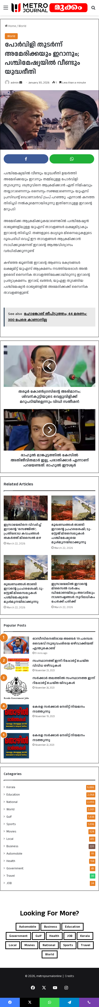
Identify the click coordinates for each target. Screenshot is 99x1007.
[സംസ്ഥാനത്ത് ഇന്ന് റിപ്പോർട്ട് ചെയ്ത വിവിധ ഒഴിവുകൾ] (16, 665)
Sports (11, 824)
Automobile (14, 853)
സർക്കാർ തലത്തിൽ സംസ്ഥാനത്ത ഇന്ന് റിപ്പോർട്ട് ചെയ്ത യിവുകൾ (63, 680)
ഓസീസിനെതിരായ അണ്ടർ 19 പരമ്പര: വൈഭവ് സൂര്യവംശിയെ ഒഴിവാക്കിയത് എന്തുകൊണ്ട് (62, 643)
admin (15, 83)
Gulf (9, 816)
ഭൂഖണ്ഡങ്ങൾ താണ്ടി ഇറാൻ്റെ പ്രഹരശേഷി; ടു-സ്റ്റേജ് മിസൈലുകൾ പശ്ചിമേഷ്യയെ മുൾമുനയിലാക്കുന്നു (71, 534)
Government (14, 868)
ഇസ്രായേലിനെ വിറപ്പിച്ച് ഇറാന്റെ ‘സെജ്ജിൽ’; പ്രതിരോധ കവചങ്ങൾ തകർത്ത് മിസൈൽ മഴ (22, 531)
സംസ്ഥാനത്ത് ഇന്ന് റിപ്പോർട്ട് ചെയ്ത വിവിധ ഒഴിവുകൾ (60, 663)
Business (12, 846)
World (22, 26)
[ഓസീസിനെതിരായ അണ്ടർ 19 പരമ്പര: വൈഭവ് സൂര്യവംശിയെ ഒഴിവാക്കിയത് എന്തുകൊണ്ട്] (16, 645)
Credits (69, 976)
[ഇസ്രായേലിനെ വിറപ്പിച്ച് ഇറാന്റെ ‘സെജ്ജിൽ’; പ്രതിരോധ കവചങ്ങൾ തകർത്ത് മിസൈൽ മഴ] (26, 508)
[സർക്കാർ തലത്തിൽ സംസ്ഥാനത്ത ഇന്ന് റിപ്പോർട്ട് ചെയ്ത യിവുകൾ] (16, 688)
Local (9, 839)
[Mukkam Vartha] (49, 7)
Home (12, 26)
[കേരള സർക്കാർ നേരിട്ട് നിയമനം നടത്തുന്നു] (16, 717)
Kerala (10, 787)
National (11, 802)
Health (10, 861)
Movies (11, 831)
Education (13, 794)
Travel (10, 875)
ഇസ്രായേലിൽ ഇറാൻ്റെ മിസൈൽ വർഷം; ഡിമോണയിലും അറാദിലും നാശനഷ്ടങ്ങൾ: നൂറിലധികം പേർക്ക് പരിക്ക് (73, 593)
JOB (9, 883)
